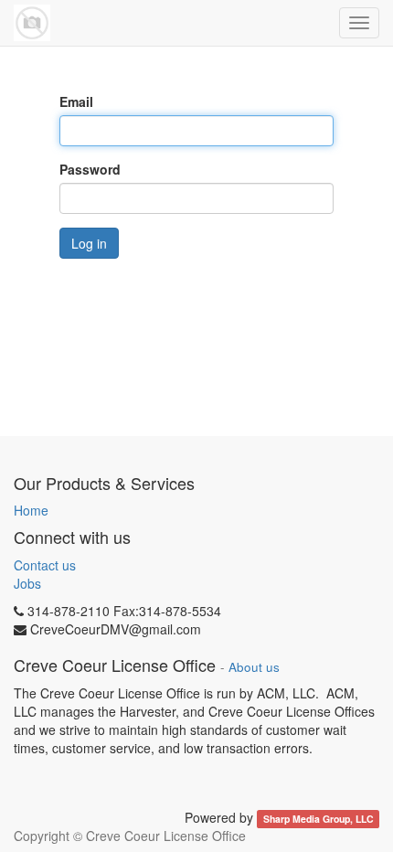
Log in (89, 243)
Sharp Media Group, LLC (318, 818)
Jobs (27, 583)
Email (76, 101)
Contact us (45, 565)
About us (254, 667)
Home (31, 510)
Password (90, 169)
